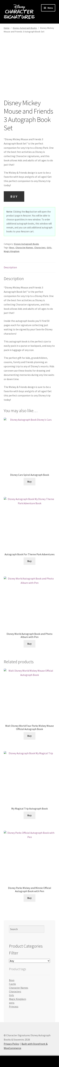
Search (29, 1061)
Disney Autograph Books (25, 28)
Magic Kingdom (12, 251)
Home (7, 28)
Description (10, 267)
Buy (14, 196)
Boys (11, 247)
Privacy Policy (11, 1043)
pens (11, 1002)
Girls (49, 247)
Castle (12, 984)
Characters (40, 247)
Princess (13, 1006)
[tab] (29, 267)
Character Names (24, 247)
